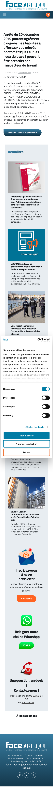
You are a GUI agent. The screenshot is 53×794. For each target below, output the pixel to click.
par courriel (27, 702)
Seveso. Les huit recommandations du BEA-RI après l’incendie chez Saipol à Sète (25, 515)
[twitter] (19, 775)
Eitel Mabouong (24, 72)
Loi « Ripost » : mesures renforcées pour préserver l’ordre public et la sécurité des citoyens (25, 330)
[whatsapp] (33, 775)
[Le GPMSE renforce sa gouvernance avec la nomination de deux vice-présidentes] (26, 230)
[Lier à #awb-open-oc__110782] (4, 15)
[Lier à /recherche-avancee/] (48, 15)
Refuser (26, 452)
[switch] (46, 397)
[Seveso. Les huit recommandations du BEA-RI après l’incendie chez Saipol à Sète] (26, 478)
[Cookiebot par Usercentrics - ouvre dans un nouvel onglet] (38, 340)
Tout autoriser (26, 435)
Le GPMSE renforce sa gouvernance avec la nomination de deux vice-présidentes (26, 266)
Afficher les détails (34, 427)
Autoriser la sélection (26, 444)
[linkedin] (26, 775)
